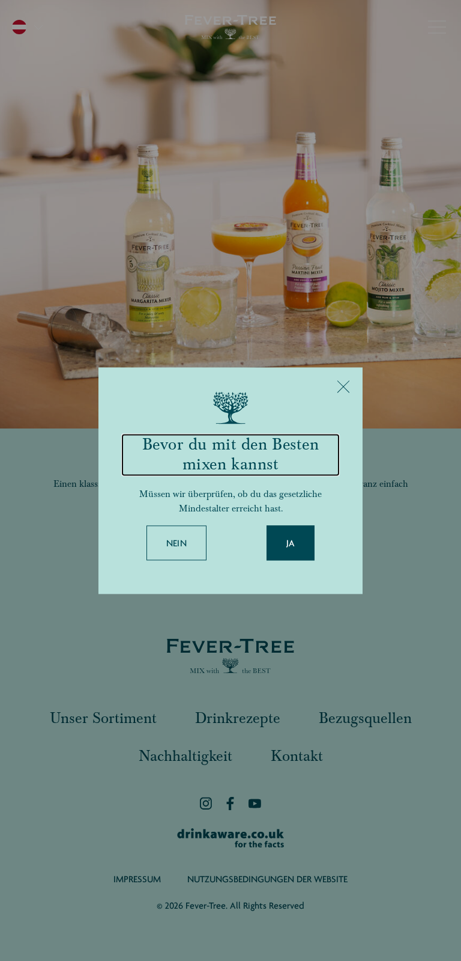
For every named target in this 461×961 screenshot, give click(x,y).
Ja (290, 543)
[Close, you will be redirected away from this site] (343, 386)
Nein (176, 543)
